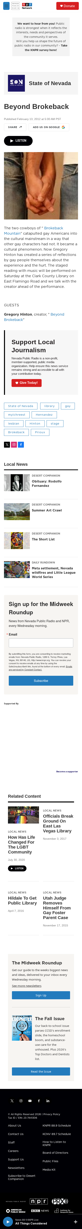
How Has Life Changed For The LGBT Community (21, 844)
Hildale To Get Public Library (22, 900)
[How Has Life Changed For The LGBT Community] (23, 815)
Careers (13, 1151)
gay (68, 406)
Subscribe (41, 680)
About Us (14, 1125)
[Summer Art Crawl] (17, 511)
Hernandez (44, 415)
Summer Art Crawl (47, 510)
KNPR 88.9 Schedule (57, 1125)
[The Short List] (17, 540)
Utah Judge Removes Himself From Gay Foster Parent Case (57, 908)
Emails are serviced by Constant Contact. (40, 668)
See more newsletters (26, 986)
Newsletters (16, 1168)
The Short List (43, 539)
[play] (8, 1222)
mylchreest (16, 415)
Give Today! (29, 382)
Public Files (50, 1161)
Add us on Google (46, 127)
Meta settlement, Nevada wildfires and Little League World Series (54, 572)
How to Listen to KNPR (54, 1144)
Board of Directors (55, 1153)
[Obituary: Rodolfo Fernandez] (17, 482)
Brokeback (16, 432)
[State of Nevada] (16, 83)
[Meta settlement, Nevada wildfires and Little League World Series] (17, 569)
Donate (69, 6)
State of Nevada (50, 83)
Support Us (16, 1159)
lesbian (13, 424)
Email (13, 634)
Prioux (40, 432)
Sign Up (41, 995)
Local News (17, 831)
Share (12, 127)
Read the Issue (41, 1071)
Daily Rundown (43, 562)
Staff (11, 1142)
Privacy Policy (51, 1114)
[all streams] (76, 1222)
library (49, 406)
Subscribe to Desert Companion (21, 1177)
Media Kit (49, 1169)
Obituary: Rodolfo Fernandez (47, 483)
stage (55, 424)
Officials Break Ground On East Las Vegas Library (58, 823)
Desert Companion (46, 475)
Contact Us (15, 1134)
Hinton (35, 424)
